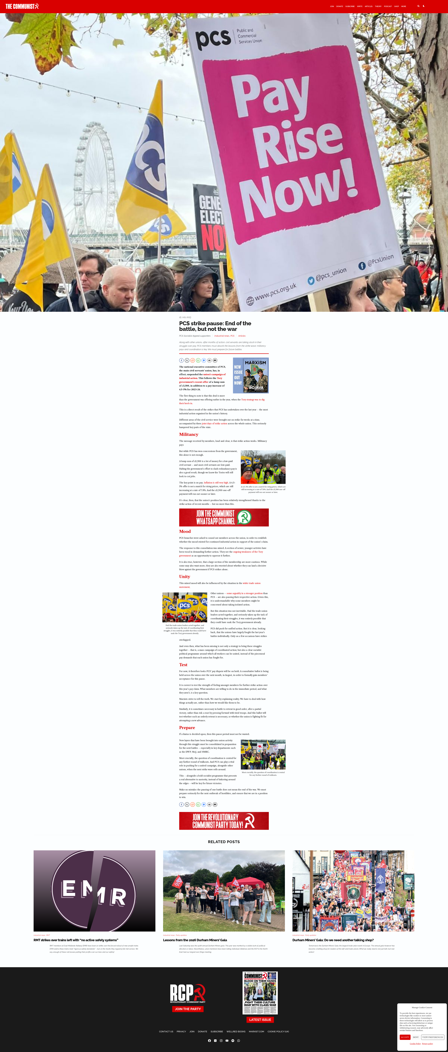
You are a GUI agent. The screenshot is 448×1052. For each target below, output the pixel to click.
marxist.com (256, 1031)
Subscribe (350, 6)
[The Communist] (22, 8)
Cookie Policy (415, 1044)
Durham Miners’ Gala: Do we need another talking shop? (333, 940)
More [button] (403, 6)
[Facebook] (209, 1040)
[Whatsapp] (239, 1040)
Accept (405, 1037)
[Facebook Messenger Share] (204, 360)
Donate (339, 6)
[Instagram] (221, 1040)
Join (332, 6)
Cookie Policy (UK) (278, 1031)
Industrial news (221, 335)
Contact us (166, 1031)
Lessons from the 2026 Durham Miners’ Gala (195, 940)
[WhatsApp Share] (198, 360)
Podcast (388, 6)
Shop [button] (396, 6)
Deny (416, 1037)
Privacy (181, 1031)
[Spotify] (233, 1040)
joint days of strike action (214, 423)
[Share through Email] (209, 360)
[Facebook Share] (181, 360)
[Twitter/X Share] (187, 360)
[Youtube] (227, 1040)
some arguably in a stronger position (245, 593)
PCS (232, 335)
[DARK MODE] (424, 6)
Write (359, 6)
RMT (48, 935)
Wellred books (236, 1031)
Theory (378, 6)
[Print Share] (215, 360)
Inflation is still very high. (216, 482)
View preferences (432, 1037)
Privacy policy (427, 1044)
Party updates (181, 935)
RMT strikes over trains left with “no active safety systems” (76, 940)
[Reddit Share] (192, 360)
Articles (369, 6)
